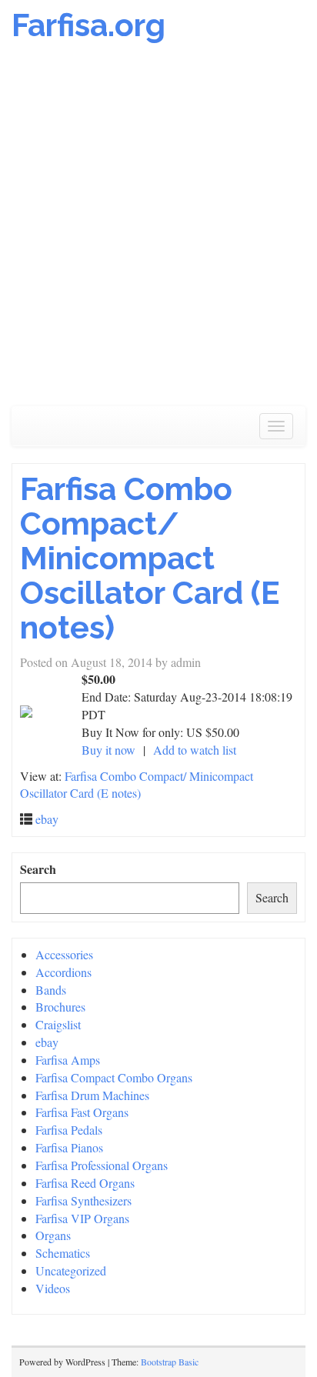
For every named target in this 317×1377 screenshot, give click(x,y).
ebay (46, 819)
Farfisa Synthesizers (83, 1200)
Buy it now (108, 750)
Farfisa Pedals (68, 1130)
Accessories (64, 954)
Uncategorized (70, 1270)
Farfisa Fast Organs (81, 1112)
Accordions (63, 972)
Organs (53, 1235)
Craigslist (58, 1024)
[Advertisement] (158, 232)
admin (186, 662)
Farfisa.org (88, 25)
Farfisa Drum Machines (92, 1095)
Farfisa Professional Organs (101, 1165)
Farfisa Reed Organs (85, 1183)
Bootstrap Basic (170, 1361)
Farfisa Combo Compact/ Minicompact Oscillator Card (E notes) (149, 558)
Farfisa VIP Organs (82, 1218)
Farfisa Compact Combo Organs (113, 1077)
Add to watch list (194, 750)
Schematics (62, 1253)
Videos (52, 1288)
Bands (50, 990)
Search (38, 869)
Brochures (60, 1007)
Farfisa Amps (67, 1060)
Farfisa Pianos (69, 1147)
